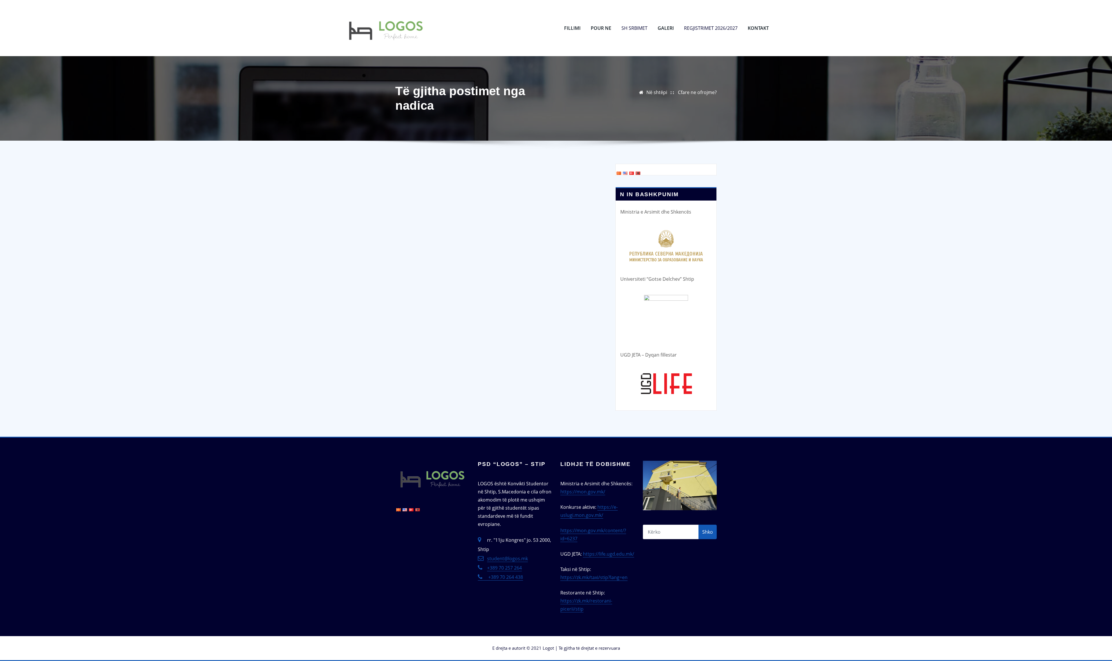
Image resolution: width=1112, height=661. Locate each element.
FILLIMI (572, 28)
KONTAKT (758, 28)
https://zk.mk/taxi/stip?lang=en (594, 577)
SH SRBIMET (634, 28)
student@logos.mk (507, 558)
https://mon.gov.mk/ (582, 492)
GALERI (666, 28)
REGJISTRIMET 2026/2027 (711, 28)
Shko (707, 532)
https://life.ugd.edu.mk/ (608, 554)
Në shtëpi (656, 92)
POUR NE (601, 28)
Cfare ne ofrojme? (697, 92)
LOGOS (446, 11)
